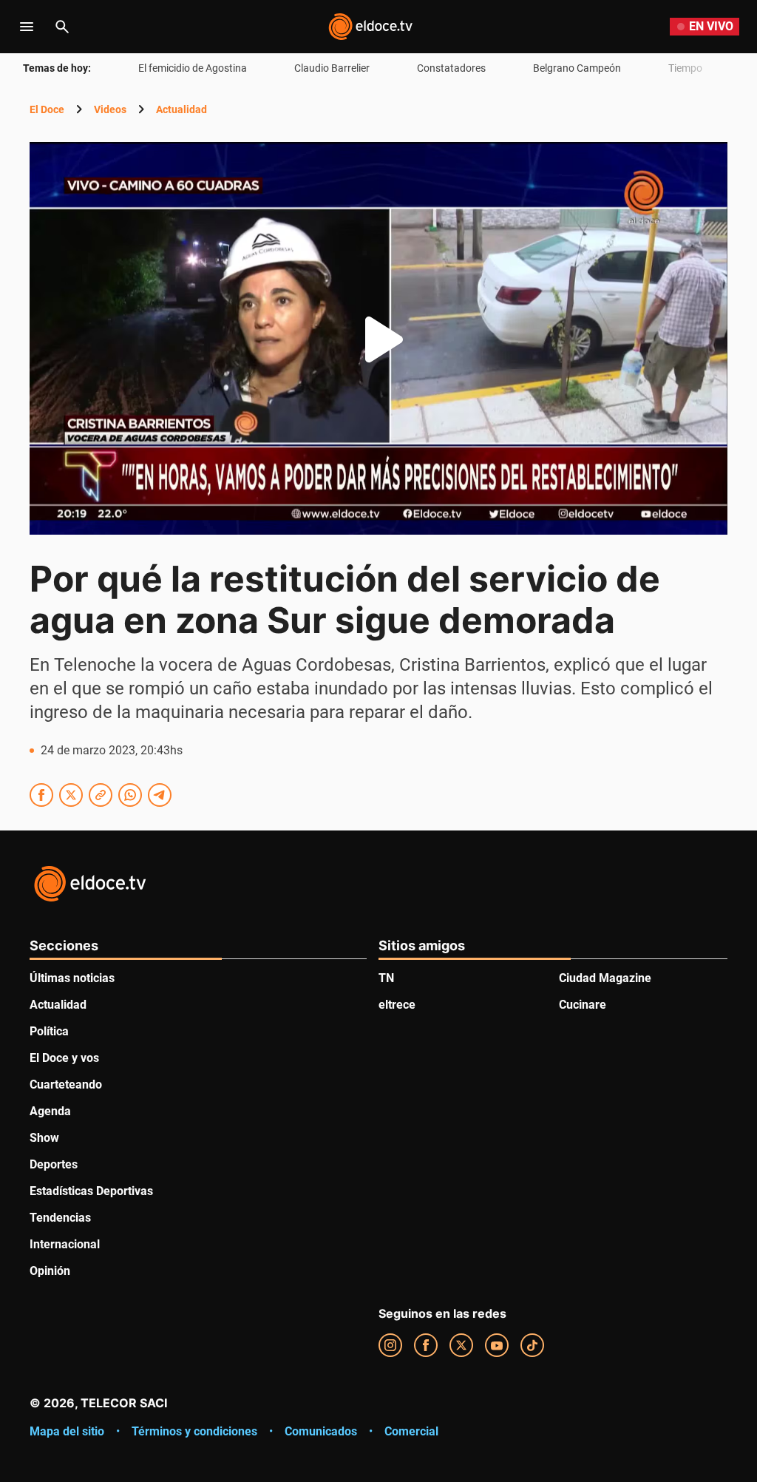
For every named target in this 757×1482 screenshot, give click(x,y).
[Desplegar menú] (26, 26)
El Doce (47, 109)
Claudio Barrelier (332, 68)
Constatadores (451, 68)
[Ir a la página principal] (370, 26)
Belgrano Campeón (577, 68)
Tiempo (685, 68)
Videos (110, 109)
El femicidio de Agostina (192, 68)
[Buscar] (62, 26)
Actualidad (181, 109)
